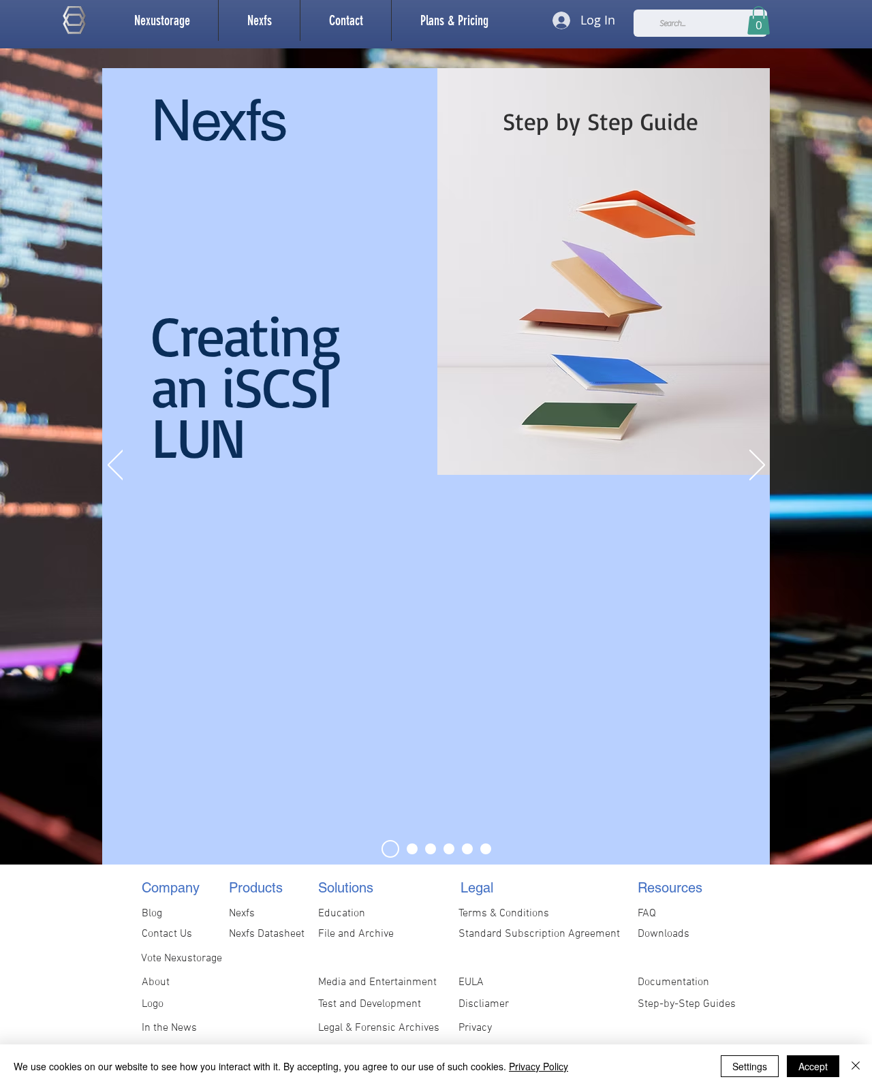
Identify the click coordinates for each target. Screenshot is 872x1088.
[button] (259, 20)
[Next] (757, 466)
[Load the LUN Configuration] (448, 848)
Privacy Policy (538, 1066)
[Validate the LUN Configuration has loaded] (467, 848)
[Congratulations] (485, 848)
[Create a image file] (412, 848)
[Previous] (115, 466)
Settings (749, 1066)
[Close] (855, 1066)
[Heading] (390, 849)
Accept (813, 1066)
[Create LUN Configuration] (430, 848)
